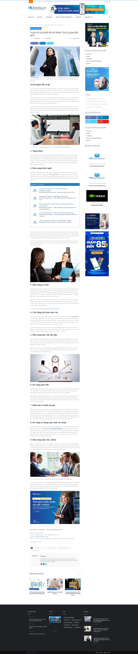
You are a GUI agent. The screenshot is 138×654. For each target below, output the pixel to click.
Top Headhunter (99, 107)
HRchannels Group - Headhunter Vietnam (97, 163)
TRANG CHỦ (31, 17)
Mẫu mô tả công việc (101, 101)
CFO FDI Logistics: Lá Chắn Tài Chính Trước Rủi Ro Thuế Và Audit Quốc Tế (101, 630)
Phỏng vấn (88, 104)
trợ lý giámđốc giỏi (35, 550)
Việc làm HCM (100, 98)
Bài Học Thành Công (39, 25)
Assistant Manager (56, 428)
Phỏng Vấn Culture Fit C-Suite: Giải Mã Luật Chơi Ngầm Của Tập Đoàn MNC (101, 640)
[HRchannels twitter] (109, 1)
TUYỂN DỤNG (49, 17)
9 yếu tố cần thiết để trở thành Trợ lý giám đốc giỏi (55, 25)
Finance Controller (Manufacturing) (97, 185)
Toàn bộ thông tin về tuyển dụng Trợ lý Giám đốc (58, 479)
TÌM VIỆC (39, 17)
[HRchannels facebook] (41, 564)
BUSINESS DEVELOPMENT (97, 205)
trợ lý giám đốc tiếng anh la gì (64, 548)
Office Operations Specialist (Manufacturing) (55, 220)
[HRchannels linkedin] (107, 1)
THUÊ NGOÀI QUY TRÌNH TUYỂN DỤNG (55, 620)
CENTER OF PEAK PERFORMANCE (64, 17)
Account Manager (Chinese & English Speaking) (56, 213)
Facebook (35, 43)
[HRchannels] (37, 8)
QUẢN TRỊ (78, 17)
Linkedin (43, 43)
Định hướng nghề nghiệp (91, 98)
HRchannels (37, 38)
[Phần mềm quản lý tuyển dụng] (79, 9)
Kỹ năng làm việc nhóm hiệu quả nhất (49, 308)
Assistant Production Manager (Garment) (53, 196)
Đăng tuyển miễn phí (90, 107)
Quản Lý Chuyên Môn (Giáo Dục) (97, 166)
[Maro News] (109, 17)
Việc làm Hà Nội (103, 104)
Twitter (50, 43)
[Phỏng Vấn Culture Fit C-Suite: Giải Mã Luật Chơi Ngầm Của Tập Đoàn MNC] (87, 638)
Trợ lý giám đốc (38, 548)
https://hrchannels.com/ (42, 536)
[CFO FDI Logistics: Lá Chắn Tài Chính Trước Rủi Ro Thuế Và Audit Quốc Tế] (87, 628)
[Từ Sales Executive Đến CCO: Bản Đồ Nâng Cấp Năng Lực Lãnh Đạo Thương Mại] (87, 619)
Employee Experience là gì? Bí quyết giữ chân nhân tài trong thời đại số (73, 594)
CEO (44, 548)
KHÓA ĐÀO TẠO (88, 17)
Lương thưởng (95, 104)
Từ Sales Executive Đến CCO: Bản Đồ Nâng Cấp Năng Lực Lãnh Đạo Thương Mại (51, 1)
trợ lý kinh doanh (51, 548)
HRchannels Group (33, 652)
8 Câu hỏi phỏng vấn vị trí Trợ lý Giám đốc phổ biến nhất (54, 147)
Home (32, 25)
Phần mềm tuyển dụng (90, 101)
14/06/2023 (48, 38)
